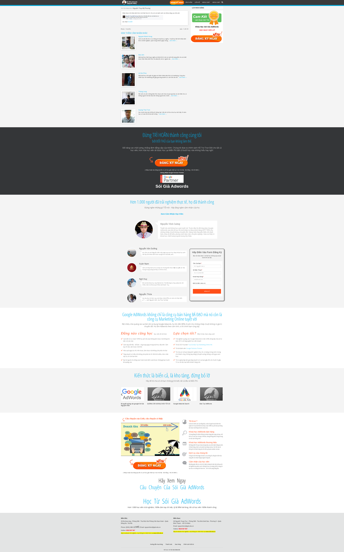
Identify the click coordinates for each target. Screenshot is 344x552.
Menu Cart (206, 2)
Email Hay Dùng (198, 276)
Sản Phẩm (188, 2)
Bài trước (126, 29)
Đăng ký (177, 2)
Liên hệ (197, 2)
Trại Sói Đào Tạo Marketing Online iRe (200, 345)
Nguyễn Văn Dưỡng (148, 248)
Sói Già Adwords (126, 8)
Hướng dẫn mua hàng (156, 544)
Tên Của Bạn (197, 263)
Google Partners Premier (194, 348)
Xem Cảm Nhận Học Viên (172, 214)
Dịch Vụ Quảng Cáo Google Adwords (209, 404)
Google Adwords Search (155, 404)
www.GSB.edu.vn (158, 533)
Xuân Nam (144, 263)
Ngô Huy (143, 279)
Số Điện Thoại (197, 270)
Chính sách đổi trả (188, 544)
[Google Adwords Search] (159, 394)
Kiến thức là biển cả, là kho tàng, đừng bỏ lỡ (172, 375)
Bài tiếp (184, 29)
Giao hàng (178, 544)
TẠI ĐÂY (130, 22)
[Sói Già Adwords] (129, 2)
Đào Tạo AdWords (179, 404)
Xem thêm (173, 40)
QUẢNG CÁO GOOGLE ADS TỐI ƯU (132, 404)
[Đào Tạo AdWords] (185, 394)
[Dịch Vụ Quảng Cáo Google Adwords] (211, 394)
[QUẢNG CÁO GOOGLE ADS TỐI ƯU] (132, 394)
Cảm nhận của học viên (199, 462)
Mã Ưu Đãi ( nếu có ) (199, 283)
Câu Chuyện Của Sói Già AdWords (172, 487)
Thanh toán (168, 544)
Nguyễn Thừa (145, 294)
